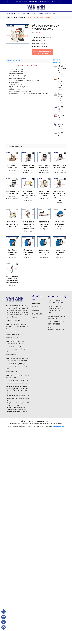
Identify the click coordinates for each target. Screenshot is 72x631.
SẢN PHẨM (31, 13)
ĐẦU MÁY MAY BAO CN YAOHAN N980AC (44, 194)
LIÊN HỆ (52, 13)
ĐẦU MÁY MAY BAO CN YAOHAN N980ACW (12, 224)
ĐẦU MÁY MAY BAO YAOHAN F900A (12, 252)
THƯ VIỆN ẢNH (43, 13)
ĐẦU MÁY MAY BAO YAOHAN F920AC (60, 252)
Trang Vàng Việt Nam (58, 426)
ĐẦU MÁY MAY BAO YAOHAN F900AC (28, 252)
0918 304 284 (44, 51)
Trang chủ (9, 17)
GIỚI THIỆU (22, 13)
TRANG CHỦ (11, 13)
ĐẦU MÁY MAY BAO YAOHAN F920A (44, 252)
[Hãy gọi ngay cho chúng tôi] (2, 611)
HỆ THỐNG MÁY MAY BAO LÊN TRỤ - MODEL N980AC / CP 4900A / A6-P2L (59, 196)
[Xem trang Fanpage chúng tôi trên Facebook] (2, 627)
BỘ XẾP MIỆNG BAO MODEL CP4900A (44, 224)
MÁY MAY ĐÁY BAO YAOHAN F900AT (60, 224)
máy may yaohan (19, 17)
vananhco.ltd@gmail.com (56, 330)
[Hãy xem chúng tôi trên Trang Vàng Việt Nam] (2, 622)
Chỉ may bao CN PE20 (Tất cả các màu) (61, 83)
